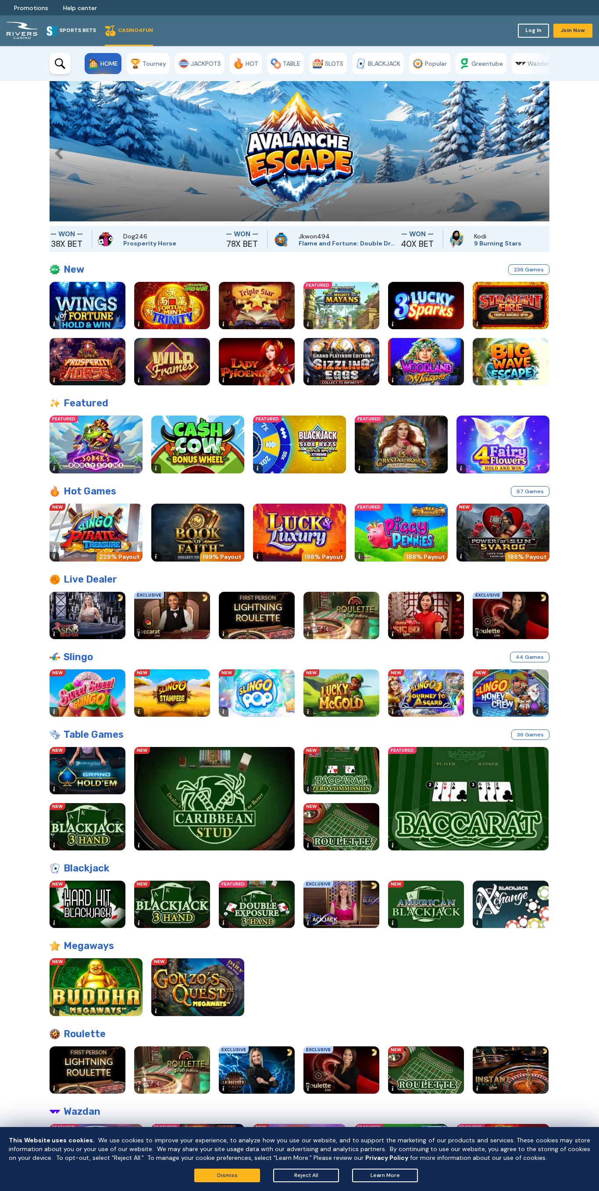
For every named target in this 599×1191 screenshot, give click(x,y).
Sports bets (78, 30)
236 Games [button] (529, 269)
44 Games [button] (530, 657)
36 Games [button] (530, 734)
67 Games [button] (530, 491)
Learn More (385, 1175)
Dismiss (227, 1175)
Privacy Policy (386, 1158)
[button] (56, 151)
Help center (80, 8)
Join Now (573, 30)
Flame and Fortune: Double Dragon (315, 243)
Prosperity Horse (118, 243)
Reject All (306, 1175)
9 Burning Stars (466, 243)
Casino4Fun (135, 30)
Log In (533, 30)
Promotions (31, 8)
